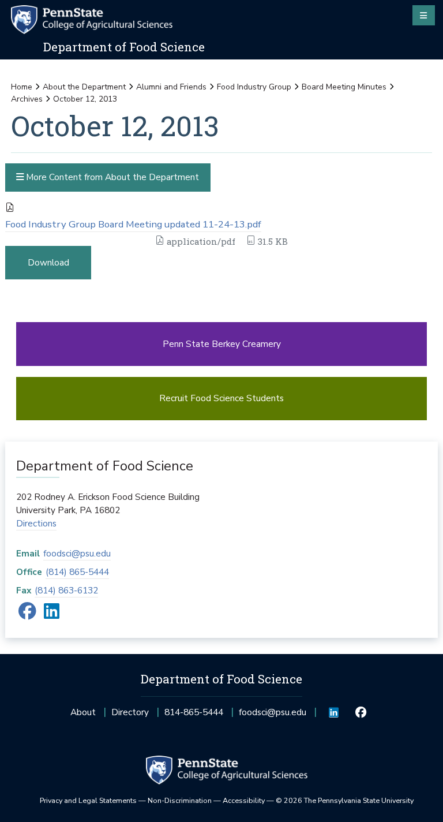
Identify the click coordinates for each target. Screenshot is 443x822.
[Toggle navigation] (423, 15)
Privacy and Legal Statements (88, 800)
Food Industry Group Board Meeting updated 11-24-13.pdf (133, 224)
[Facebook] (27, 614)
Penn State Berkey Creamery (222, 344)
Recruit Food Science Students (221, 398)
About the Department (84, 86)
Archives (27, 99)
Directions (36, 523)
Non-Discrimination (180, 800)
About (83, 712)
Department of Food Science (124, 47)
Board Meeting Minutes (344, 86)
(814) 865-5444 (77, 572)
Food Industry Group (254, 86)
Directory (130, 712)
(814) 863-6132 (66, 590)
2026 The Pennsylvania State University (345, 800)
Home (21, 86)
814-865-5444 (193, 715)
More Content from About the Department (111, 177)
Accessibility (244, 800)
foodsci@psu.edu (77, 553)
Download (48, 262)
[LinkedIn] (51, 614)
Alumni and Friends (171, 86)
